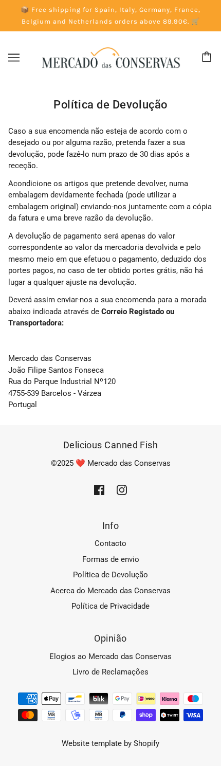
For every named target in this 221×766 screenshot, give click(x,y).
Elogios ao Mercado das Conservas (110, 656)
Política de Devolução (110, 574)
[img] (99, 490)
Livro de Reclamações (110, 672)
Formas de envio (110, 559)
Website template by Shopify (110, 743)
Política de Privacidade (110, 606)
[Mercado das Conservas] (110, 57)
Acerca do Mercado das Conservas (110, 590)
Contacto (110, 543)
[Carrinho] (208, 58)
